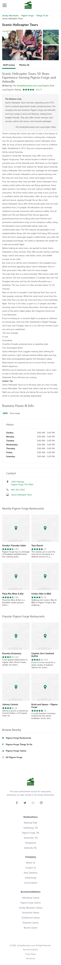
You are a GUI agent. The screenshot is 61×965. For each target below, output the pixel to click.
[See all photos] (22, 45)
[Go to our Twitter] (25, 802)
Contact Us (30, 867)
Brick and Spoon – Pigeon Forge (44, 705)
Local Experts (30, 882)
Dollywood (30, 842)
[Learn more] (16, 528)
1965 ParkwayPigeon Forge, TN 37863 (22, 483)
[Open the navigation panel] (4, 5)
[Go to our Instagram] (41, 802)
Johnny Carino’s (10, 704)
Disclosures (30, 958)
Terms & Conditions (30, 949)
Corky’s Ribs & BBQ (41, 593)
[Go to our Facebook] (16, 802)
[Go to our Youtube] (33, 802)
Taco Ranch (37, 545)
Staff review (9, 64)
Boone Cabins (30, 927)
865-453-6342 (18, 489)
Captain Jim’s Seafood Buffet (42, 654)
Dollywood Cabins (31, 917)
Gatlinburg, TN (30, 827)
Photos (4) (24, 64)
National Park (30, 822)
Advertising (30, 877)
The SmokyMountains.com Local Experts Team (33, 85)
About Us (30, 862)
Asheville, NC (30, 847)
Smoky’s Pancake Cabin (14, 545)
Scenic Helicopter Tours (21, 494)
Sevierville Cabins (30, 912)
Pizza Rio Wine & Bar (13, 593)
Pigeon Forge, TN (30, 832)
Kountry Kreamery (11, 653)
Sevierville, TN (30, 837)
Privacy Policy (30, 954)
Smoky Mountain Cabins (30, 907)
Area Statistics (30, 872)
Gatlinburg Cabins (30, 897)
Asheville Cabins (30, 922)
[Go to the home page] (28, 5)
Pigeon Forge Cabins (30, 902)
